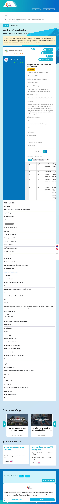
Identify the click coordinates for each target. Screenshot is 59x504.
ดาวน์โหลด (31, 69)
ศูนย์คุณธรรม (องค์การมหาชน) (36, 19)
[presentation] (4, 424)
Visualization (48, 53)
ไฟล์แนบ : (6, 461)
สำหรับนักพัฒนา (36, 10)
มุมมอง (28, 50)
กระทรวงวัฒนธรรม (21, 19)
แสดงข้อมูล (30, 158)
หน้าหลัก (5, 19)
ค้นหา (44, 151)
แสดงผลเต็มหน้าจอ (47, 59)
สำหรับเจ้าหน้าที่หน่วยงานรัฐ (49, 10)
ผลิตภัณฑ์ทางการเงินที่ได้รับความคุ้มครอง (43, 448)
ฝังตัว (50, 56)
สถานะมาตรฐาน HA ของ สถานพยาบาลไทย (17, 429)
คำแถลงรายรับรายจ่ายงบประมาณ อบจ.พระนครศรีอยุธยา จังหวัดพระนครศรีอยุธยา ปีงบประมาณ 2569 (14, 448)
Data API (49, 50)
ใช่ (22, 476)
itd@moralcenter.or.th (10, 272)
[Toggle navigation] (6, 14)
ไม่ (28, 476)
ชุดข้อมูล (11, 19)
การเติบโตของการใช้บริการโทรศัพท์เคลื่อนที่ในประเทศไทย (42, 429)
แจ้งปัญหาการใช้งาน (48, 480)
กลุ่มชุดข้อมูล (14, 26)
